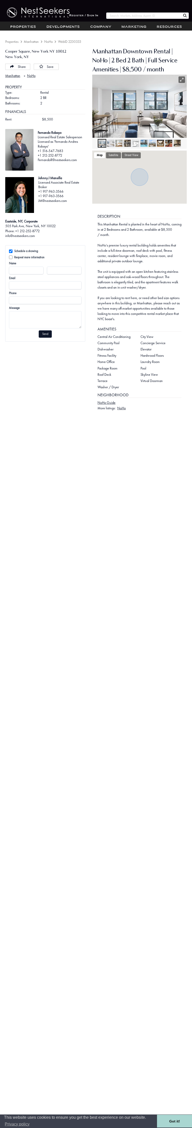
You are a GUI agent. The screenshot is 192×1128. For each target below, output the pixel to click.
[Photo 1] (102, 143)
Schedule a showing (26, 251)
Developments (63, 27)
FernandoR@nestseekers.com (57, 160)
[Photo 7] (152, 143)
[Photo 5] (135, 143)
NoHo (48, 41)
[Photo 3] (119, 143)
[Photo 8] (160, 143)
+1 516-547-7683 (50, 151)
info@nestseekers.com (20, 235)
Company (101, 27)
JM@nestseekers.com (52, 200)
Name (12, 263)
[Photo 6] (144, 143)
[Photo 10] (177, 143)
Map (99, 155)
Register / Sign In (83, 15)
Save (50, 66)
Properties (23, 27)
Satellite (113, 155)
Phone (12, 293)
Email (12, 278)
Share (22, 66)
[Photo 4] (127, 143)
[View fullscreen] (181, 79)
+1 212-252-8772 (50, 155)
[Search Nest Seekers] (185, 16)
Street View (131, 155)
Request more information (29, 257)
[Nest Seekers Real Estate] (35, 12)
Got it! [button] (174, 1121)
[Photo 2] (110, 143)
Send (45, 334)
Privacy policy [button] (17, 1124)
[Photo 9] (168, 143)
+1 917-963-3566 (51, 191)
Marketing (134, 27)
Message (14, 308)
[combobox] (143, 16)
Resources (169, 27)
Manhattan (31, 41)
